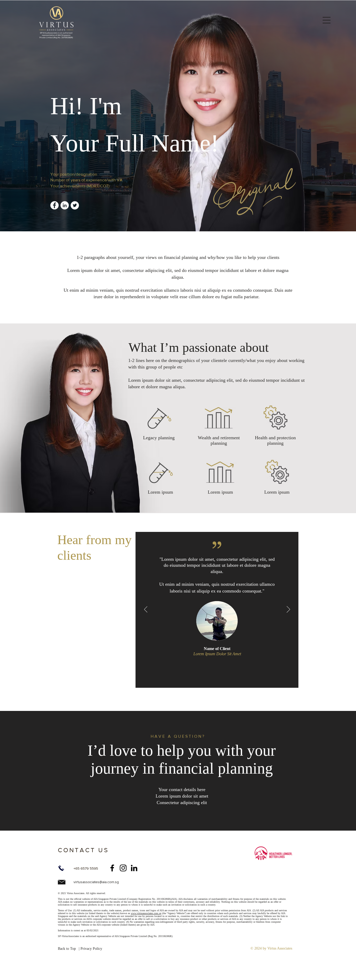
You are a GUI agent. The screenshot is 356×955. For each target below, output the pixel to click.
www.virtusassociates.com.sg (146, 913)
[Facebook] (112, 868)
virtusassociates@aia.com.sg (96, 882)
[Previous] (146, 609)
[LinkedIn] (134, 868)
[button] (326, 20)
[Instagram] (123, 868)
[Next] (288, 609)
